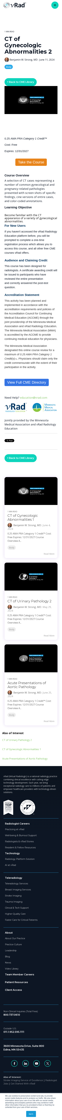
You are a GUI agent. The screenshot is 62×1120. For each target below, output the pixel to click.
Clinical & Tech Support (17, 907)
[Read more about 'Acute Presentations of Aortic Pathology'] (31, 658)
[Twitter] (47, 1063)
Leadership (11, 950)
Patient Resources (16, 982)
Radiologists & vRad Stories (19, 841)
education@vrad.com (33, 397)
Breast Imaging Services (18, 889)
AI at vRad (10, 865)
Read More (49, 554)
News (8, 962)
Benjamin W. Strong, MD (23, 59)
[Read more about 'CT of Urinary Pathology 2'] (31, 577)
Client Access (13, 990)
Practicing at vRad (14, 829)
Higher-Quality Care (15, 914)
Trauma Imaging (13, 901)
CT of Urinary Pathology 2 (29, 601)
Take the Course (31, 162)
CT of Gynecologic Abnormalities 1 (23, 517)
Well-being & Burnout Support (21, 835)
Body (8, 66)
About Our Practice (15, 938)
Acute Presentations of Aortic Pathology (27, 685)
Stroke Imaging (13, 895)
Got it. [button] (31, 1114)
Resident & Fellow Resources (20, 847)
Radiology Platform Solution (20, 859)
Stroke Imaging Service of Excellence (23, 1080)
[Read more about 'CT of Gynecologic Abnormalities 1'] (31, 491)
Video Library (12, 968)
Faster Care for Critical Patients (21, 920)
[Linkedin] (25, 1063)
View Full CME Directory (26, 382)
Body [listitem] (11, 547)
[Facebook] (14, 1063)
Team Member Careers (19, 974)
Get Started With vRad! (23, 1083)
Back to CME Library (21, 82)
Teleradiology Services (16, 883)
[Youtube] (36, 1063)
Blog (7, 956)
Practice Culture (13, 944)
